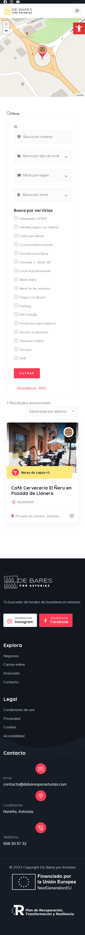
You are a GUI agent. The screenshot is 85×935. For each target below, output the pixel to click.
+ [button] (6, 24)
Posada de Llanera (30, 516)
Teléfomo (10, 837)
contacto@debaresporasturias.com (35, 784)
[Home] (28, 582)
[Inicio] (17, 11)
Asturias (53, 516)
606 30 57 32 (15, 843)
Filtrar (14, 113)
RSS (42, 388)
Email (7, 778)
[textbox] (45, 155)
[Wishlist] (72, 516)
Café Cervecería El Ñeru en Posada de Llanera (41, 490)
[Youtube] (18, 2)
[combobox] (42, 156)
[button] (79, 28)
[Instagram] (11, 2)
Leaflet (80, 95)
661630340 (25, 502)
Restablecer (26, 388)
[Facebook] (5, 2)
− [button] (6, 31)
